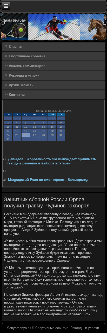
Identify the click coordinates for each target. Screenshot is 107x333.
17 (8, 131)
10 (8, 126)
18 (16, 131)
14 (43, 126)
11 (17, 126)
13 (34, 126)
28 (43, 135)
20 (34, 131)
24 (8, 135)
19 (25, 131)
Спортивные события (27, 56)
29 (52, 135)
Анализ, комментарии (27, 66)
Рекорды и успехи (24, 75)
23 (61, 131)
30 (61, 135)
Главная (15, 46)
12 (25, 126)
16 (61, 126)
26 (25, 135)
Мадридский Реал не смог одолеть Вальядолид (48, 180)
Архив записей (21, 85)
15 (52, 126)
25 (16, 135)
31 (8, 139)
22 (52, 131)
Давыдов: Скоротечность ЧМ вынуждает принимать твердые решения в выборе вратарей (51, 161)
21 (43, 131)
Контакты (17, 95)
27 (34, 135)
